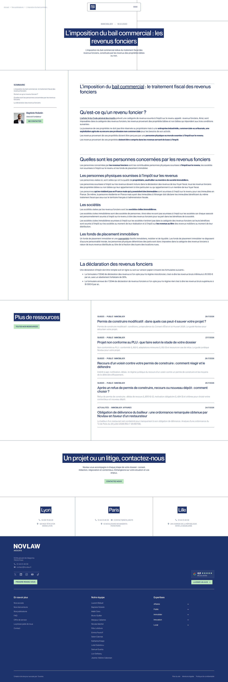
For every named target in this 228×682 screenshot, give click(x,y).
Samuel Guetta (97, 649)
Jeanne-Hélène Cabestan (101, 658)
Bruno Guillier (96, 616)
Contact (17, 628)
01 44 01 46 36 (103, 520)
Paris (114, 510)
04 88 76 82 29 (47, 520)
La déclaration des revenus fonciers (27, 103)
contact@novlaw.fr (123, 520)
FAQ (15, 616)
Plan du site (176, 676)
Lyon (46, 510)
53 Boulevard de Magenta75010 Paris (115, 525)
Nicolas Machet (97, 624)
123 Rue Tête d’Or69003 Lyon (47, 525)
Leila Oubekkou (97, 645)
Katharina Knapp (97, 641)
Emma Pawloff (97, 633)
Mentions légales (188, 676)
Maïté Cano (95, 611)
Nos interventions (21, 607)
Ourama (40, 676)
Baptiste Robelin (97, 607)
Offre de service (20, 620)
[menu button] (135, 7)
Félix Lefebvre (97, 628)
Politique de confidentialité (205, 676)
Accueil (6, 7)
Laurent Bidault (97, 603)
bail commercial (128, 86)
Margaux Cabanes (98, 620)
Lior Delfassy (96, 654)
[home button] (93, 7)
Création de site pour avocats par (25, 676)
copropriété (123, 238)
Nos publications (18, 7)
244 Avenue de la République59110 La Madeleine (183, 525)
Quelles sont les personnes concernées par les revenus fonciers (34, 98)
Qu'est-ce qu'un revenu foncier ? (26, 94)
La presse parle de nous (23, 624)
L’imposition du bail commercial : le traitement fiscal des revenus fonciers (34, 90)
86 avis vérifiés (202, 575)
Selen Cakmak (97, 637)
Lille (182, 510)
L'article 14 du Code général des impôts (98, 118)
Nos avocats (19, 603)
